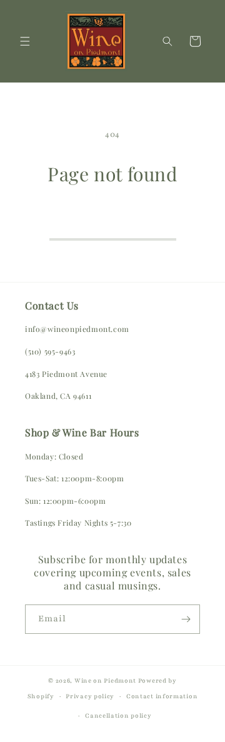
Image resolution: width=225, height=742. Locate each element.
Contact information (162, 696)
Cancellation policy (118, 715)
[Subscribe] (185, 619)
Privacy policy (90, 696)
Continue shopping (113, 221)
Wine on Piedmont (106, 680)
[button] (25, 41)
